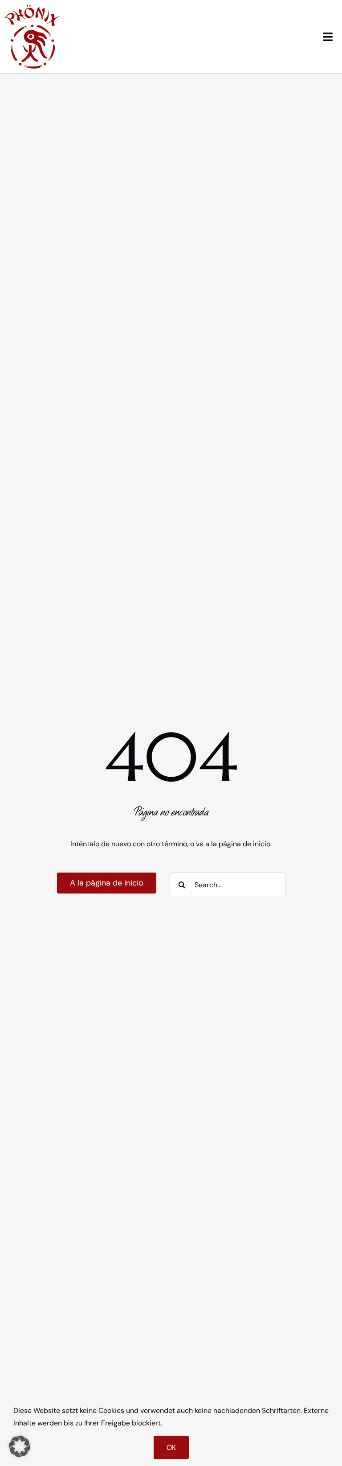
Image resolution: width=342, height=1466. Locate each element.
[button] (19, 1446)
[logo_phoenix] (32, 7)
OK (171, 1447)
